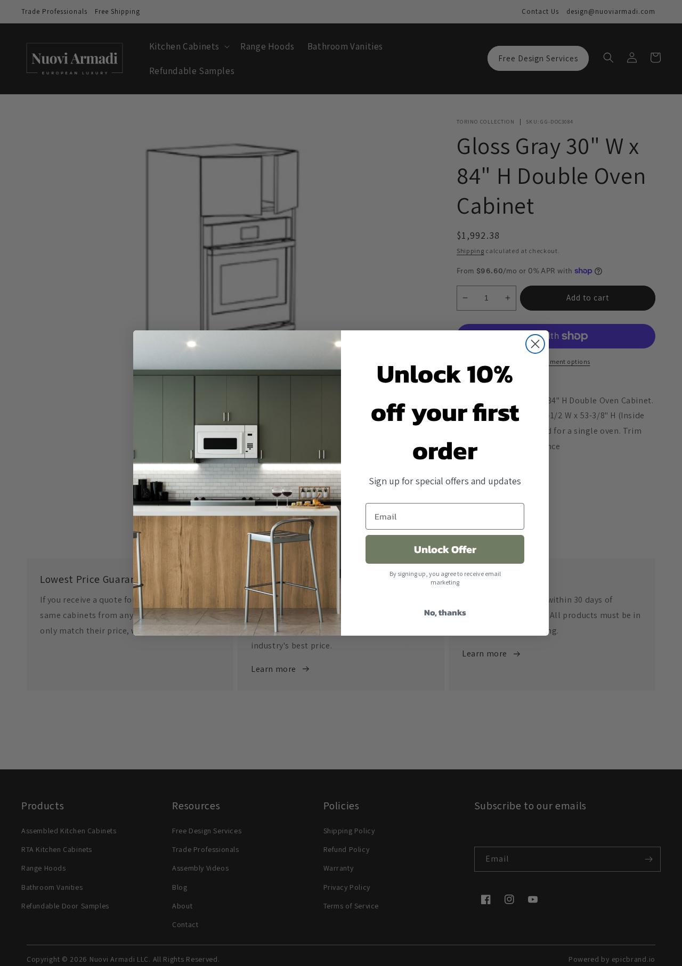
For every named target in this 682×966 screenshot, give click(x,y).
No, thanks (445, 612)
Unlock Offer (445, 549)
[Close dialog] (535, 344)
